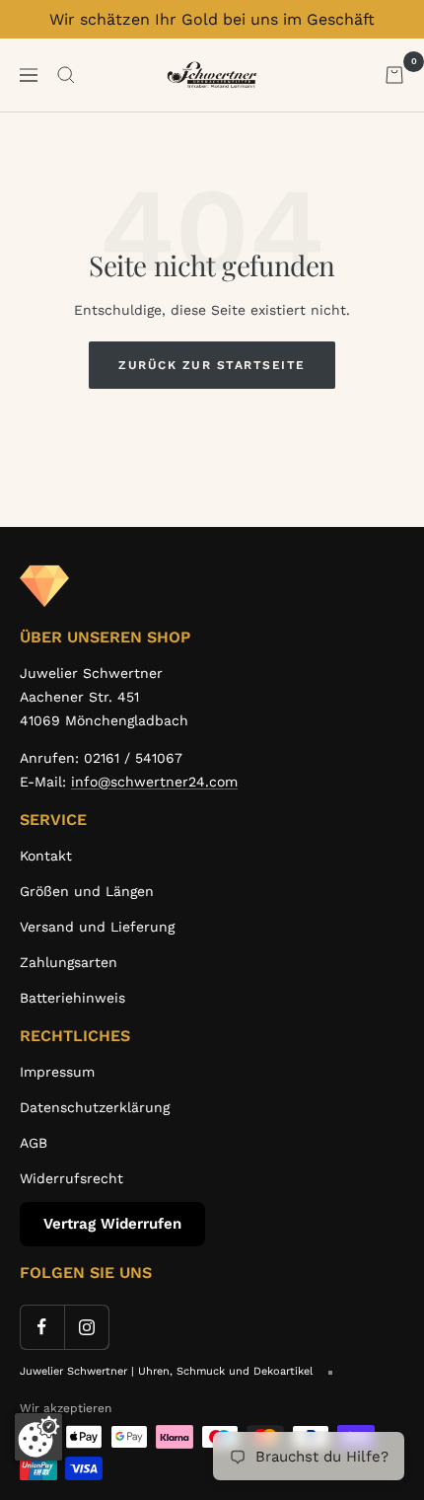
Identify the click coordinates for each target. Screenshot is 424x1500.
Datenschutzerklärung (95, 1107)
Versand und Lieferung (97, 927)
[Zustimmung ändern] (38, 1437)
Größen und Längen (87, 891)
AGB (33, 1143)
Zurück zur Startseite (212, 365)
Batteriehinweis (72, 998)
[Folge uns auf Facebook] (42, 1327)
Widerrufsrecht (71, 1178)
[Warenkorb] (394, 75)
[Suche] (66, 75)
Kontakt (46, 855)
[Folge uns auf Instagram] (86, 1327)
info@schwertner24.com (154, 781)
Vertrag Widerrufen (112, 1224)
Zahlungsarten (68, 962)
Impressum (57, 1072)
